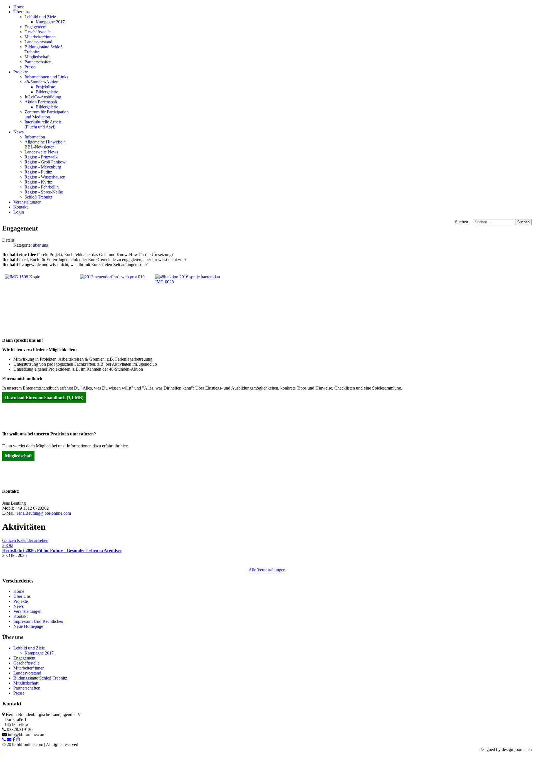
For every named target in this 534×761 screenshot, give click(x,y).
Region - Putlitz (38, 172)
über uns (40, 245)
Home (18, 591)
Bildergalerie (47, 92)
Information (34, 137)
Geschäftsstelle (37, 31)
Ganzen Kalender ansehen (25, 540)
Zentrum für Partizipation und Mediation (46, 114)
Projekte (20, 601)
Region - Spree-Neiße (43, 192)
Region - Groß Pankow (45, 162)
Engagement (35, 26)
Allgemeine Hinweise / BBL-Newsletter (44, 144)
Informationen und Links (46, 77)
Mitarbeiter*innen (40, 36)
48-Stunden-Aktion (41, 82)
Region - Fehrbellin (41, 187)
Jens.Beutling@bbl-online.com (44, 513)
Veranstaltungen (27, 611)
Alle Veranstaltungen (267, 569)
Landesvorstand (38, 41)
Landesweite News (41, 152)
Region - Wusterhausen (44, 177)
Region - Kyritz (38, 182)
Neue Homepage (28, 626)
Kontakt (20, 616)
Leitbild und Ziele (40, 16)
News (18, 606)
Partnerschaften (37, 62)
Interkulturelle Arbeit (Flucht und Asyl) (42, 124)
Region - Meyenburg (42, 167)
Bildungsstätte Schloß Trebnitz (40, 678)
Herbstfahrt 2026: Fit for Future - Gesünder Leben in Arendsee (62, 550)
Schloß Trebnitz (38, 197)
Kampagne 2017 (50, 21)
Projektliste (45, 87)
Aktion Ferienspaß (40, 102)
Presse (30, 67)
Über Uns (22, 596)
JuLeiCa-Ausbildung (42, 97)
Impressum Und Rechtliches (38, 621)
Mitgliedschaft (37, 56)
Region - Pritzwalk (41, 157)
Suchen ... (464, 221)
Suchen (523, 222)
